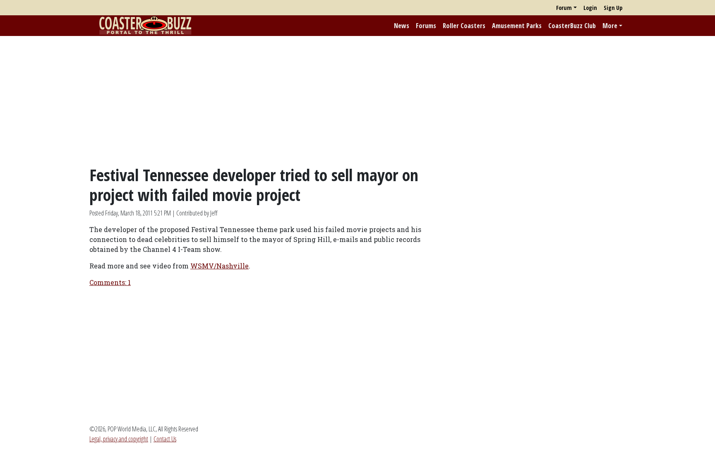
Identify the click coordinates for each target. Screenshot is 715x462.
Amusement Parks (517, 25)
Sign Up (613, 8)
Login (590, 8)
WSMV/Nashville (219, 265)
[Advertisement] (357, 100)
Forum (564, 8)
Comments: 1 (110, 282)
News (401, 25)
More (609, 25)
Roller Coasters (464, 25)
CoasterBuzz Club (572, 25)
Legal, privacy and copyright (118, 438)
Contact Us (165, 438)
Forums (426, 25)
